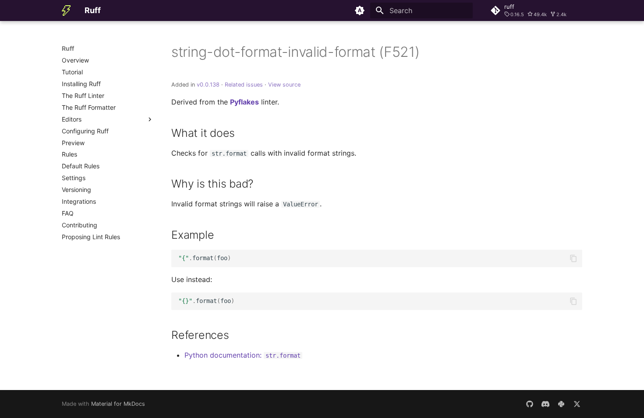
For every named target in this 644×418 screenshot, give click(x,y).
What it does (203, 132)
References (200, 334)
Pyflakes (244, 102)
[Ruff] (66, 10)
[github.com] (530, 404)
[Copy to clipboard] (573, 258)
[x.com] (577, 404)
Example (192, 234)
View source (284, 84)
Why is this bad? (212, 183)
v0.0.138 (208, 84)
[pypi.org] (561, 404)
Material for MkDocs (118, 404)
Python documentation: (242, 355)
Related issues (244, 84)
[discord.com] (545, 404)
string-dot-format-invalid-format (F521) (295, 51)
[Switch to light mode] (359, 10)
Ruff (68, 48)
